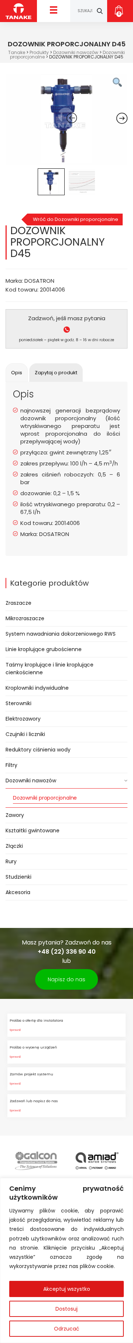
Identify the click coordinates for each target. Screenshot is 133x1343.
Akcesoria (18, 892)
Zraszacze (18, 603)
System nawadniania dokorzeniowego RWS (61, 633)
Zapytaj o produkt (56, 372)
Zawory (15, 815)
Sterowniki (18, 703)
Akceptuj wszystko (66, 1289)
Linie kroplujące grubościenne (44, 649)
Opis (16, 372)
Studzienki (18, 877)
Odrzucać (66, 1328)
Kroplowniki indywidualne (37, 688)
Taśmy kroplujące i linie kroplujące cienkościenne (49, 668)
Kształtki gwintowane (32, 830)
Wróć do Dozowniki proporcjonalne (75, 219)
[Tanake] (18, 11)
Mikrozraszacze (25, 618)
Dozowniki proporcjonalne (45, 797)
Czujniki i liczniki (25, 734)
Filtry (11, 765)
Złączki (14, 846)
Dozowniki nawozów (31, 780)
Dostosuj (66, 1308)
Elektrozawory (23, 718)
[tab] (17, 372)
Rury (11, 861)
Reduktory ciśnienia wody (38, 749)
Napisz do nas (66, 979)
